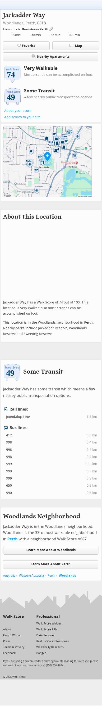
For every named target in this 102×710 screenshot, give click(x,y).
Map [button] (78, 46)
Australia (9, 575)
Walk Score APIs (46, 629)
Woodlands (67, 575)
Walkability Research (50, 647)
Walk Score (13, 616)
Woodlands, (13, 23)
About (7, 629)
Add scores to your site (22, 117)
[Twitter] (6, 623)
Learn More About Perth (50, 564)
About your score (17, 111)
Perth (30, 23)
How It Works (11, 635)
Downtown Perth (35, 29)
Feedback (9, 653)
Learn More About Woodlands (51, 550)
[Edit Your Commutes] (51, 28)
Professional (48, 616)
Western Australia (31, 575)
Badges (41, 653)
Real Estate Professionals (53, 641)
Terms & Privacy (13, 647)
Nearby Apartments (53, 57)
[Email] (20, 623)
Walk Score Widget (48, 623)
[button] (47, 157)
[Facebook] (13, 623)
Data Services (45, 635)
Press (6, 641)
